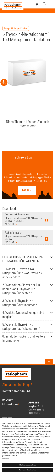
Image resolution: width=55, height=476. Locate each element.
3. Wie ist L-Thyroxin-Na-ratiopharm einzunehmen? (19, 303)
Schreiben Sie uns (10, 403)
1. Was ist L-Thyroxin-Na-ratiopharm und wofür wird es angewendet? (22, 273)
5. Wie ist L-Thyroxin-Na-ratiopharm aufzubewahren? (21, 326)
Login (26, 190)
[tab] (27, 259)
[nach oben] (49, 361)
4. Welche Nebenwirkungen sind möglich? (23, 315)
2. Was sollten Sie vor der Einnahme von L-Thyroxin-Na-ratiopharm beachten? (21, 289)
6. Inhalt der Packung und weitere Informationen (23, 338)
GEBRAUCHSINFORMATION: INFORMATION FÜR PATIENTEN (22, 259)
